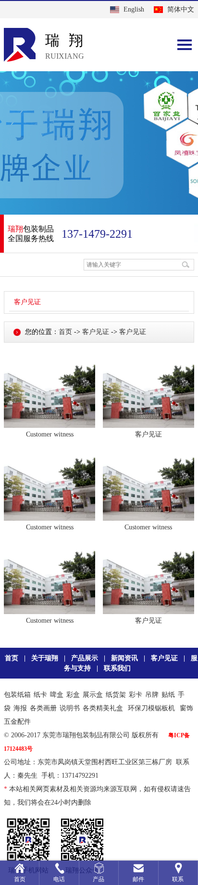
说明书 (70, 708)
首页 (65, 331)
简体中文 (180, 9)
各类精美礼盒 (103, 708)
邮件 (138, 879)
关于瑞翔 (44, 658)
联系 (178, 879)
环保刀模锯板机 (151, 708)
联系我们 (117, 668)
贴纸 (168, 694)
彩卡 (135, 694)
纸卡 (40, 694)
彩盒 (73, 694)
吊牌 (152, 694)
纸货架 (116, 694)
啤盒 (56, 694)
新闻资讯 (124, 658)
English (134, 9)
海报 (20, 708)
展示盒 (93, 694)
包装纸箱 (17, 694)
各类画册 (43, 708)
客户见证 (27, 302)
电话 (59, 879)
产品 (98, 879)
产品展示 (84, 658)
